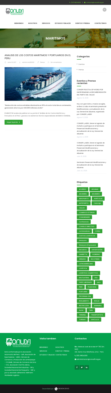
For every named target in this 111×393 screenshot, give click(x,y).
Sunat (81, 310)
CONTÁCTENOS (100, 23)
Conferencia (84, 222)
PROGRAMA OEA (85, 296)
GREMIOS (82, 259)
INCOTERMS (95, 259)
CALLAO (82, 208)
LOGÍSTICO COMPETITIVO (88, 273)
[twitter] (82, 367)
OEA (95, 278)
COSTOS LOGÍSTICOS (87, 236)
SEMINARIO (98, 305)
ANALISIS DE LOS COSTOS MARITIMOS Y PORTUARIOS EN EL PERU (38, 57)
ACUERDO (82, 189)
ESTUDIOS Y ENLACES (63, 23)
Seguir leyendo (12, 122)
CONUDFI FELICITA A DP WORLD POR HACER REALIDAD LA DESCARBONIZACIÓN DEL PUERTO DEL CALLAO (91, 92)
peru (98, 282)
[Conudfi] (14, 11)
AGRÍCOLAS (98, 198)
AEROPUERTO (84, 198)
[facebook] (77, 367)
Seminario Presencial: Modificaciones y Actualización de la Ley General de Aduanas (91, 165)
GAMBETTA (83, 254)
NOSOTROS (32, 23)
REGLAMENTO (84, 301)
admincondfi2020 (28, 62)
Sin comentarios (56, 62)
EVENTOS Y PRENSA (82, 23)
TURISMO (82, 319)
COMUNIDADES (84, 217)
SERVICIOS (46, 23)
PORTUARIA (83, 292)
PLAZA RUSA (92, 287)
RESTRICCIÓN (84, 305)
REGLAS (96, 301)
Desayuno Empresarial (87, 245)
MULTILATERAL (84, 278)
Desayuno (83, 240)
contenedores (84, 231)
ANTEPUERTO (83, 203)
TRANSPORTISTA (97, 315)
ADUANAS (94, 189)
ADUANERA (83, 194)
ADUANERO (96, 194)
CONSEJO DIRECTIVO (86, 226)
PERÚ (80, 287)
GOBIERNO (96, 254)
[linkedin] (86, 367)
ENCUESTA (83, 250)
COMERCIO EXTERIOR (87, 212)
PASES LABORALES (85, 282)
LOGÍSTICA (83, 268)
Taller (91, 310)
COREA (97, 231)
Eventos (82, 64)
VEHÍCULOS (95, 319)
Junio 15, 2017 (11, 62)
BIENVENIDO (19, 23)
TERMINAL (82, 315)
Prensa (42, 62)
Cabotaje (97, 203)
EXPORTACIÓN (97, 250)
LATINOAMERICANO (86, 264)
